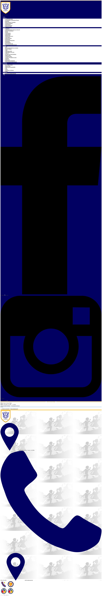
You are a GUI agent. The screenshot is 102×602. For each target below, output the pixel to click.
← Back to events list (5, 408)
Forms (6, 71)
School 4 (9, 588)
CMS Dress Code (8, 51)
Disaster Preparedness (9, 30)
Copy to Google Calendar (5, 405)
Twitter (6, 295)
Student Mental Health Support (11, 44)
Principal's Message (9, 23)
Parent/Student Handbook (10, 60)
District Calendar (8, 48)
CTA (6, 68)
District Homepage (8, 25)
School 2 (9, 581)
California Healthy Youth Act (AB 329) (12, 29)
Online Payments (8, 38)
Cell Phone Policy (8, 56)
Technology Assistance (9, 70)
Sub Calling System (9, 64)
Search (4, 74)
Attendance (7, 28)
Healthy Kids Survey (9, 36)
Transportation (8, 42)
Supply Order (7, 66)
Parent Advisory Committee (10, 22)
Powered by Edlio (4, 595)
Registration (7, 41)
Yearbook (7, 58)
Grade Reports (8, 34)
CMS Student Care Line (9, 52)
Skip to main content (4, 1)
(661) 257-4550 (3, 580)
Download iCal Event (15, 405)
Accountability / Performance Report (12, 20)
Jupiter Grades (8, 55)
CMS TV (7, 53)
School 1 (2, 581)
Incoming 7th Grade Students (10, 54)
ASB (6, 46)
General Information (9, 19)
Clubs (6, 50)
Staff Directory (8, 24)
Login (2, 399)
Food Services (8, 32)
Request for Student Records (10, 73)
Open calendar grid (14, 408)
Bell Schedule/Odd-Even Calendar (11, 47)
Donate (6, 31)
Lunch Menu (7, 37)
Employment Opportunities (10, 67)
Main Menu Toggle (4, 14)
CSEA (6, 69)
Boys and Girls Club (9, 43)
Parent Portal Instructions (10, 40)
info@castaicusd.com (29, 580)
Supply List (7, 59)
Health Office (7, 35)
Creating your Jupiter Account (10, 57)
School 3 (2, 588)
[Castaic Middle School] (5, 8)
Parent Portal (7, 39)
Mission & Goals (8, 26)
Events (1, 406)
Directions (7, 21)
